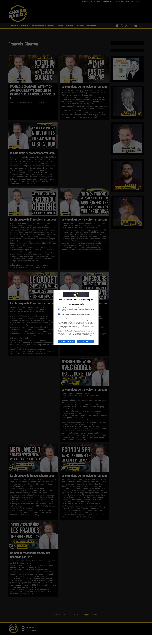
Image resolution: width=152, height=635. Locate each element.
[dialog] (76, 317)
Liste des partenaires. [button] (77, 328)
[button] (76, 318)
